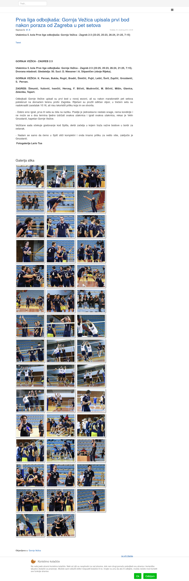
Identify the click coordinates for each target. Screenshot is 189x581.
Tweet (18, 42)
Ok (137, 576)
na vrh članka (127, 556)
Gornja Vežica (35, 550)
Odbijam (150, 576)
